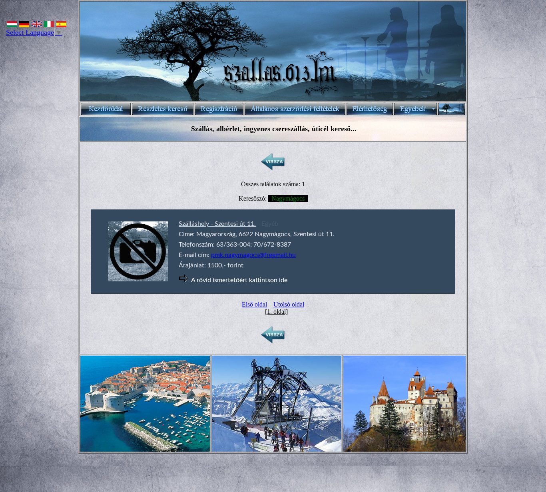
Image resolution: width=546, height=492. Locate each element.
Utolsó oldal (288, 304)
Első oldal (254, 304)
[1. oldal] (276, 311)
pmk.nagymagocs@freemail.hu (253, 255)
